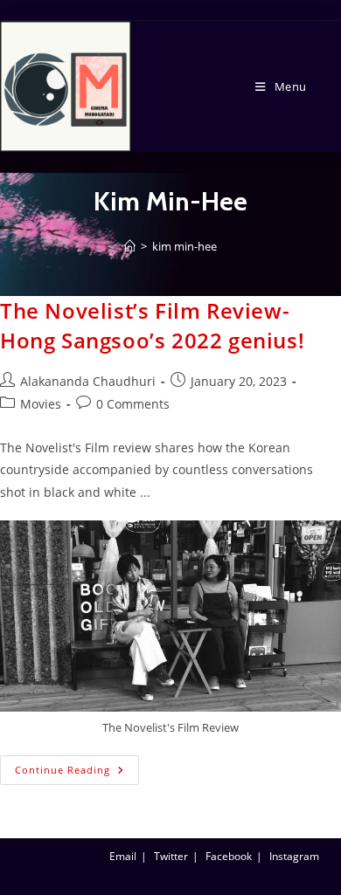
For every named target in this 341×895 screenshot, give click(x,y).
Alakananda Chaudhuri (88, 381)
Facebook (228, 856)
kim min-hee (184, 246)
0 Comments (133, 404)
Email (122, 856)
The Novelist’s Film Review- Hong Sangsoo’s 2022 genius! (152, 325)
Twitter (171, 856)
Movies (40, 404)
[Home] (130, 246)
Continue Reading (77, 765)
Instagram (294, 856)
